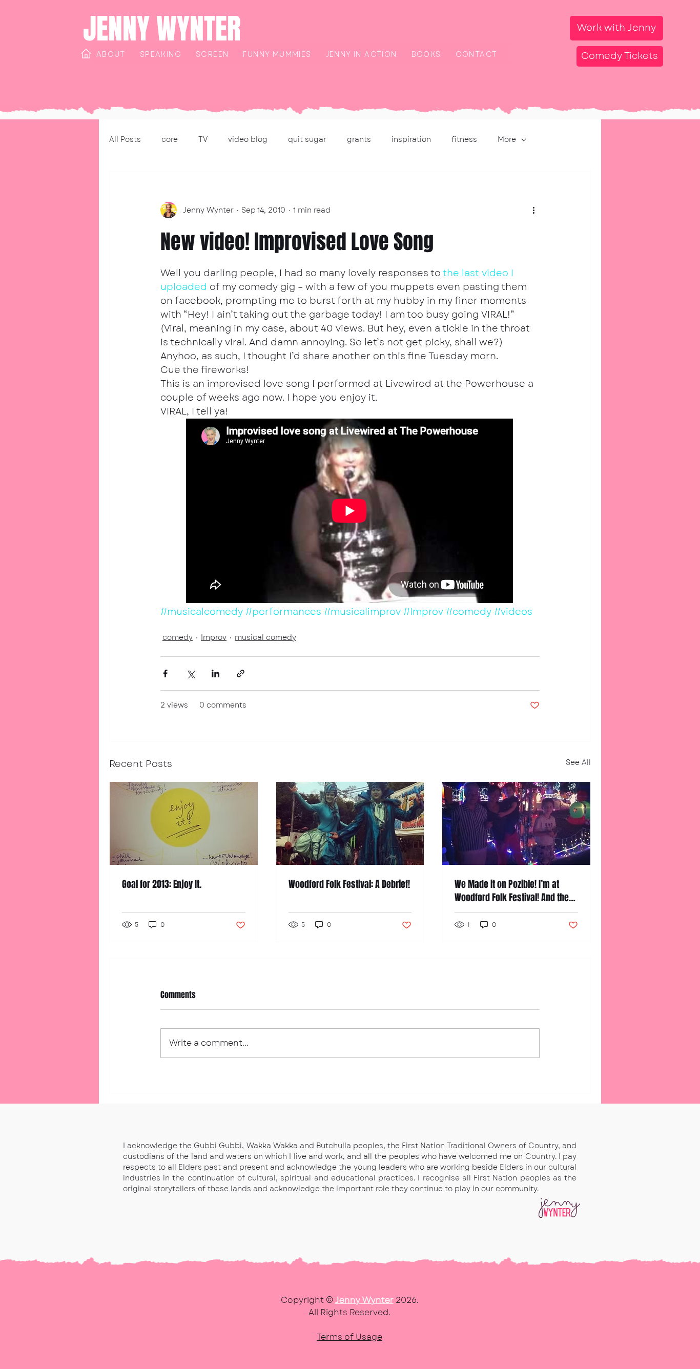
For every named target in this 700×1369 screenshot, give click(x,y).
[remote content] (350, 512)
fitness (464, 139)
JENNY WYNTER (162, 29)
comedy (177, 637)
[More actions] (533, 210)
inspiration (411, 139)
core (169, 139)
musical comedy (265, 637)
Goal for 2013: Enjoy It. (161, 884)
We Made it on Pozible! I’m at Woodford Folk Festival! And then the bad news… (514, 891)
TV (203, 139)
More (507, 139)
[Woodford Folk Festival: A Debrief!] (350, 823)
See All (578, 762)
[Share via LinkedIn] (215, 673)
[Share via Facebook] (165, 673)
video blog (247, 139)
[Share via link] (240, 673)
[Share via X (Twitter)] (190, 673)
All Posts (125, 139)
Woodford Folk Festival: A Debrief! (349, 884)
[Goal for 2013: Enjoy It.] (184, 823)
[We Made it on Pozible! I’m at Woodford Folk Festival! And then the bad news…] (516, 823)
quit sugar (307, 139)
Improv (214, 637)
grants (359, 139)
